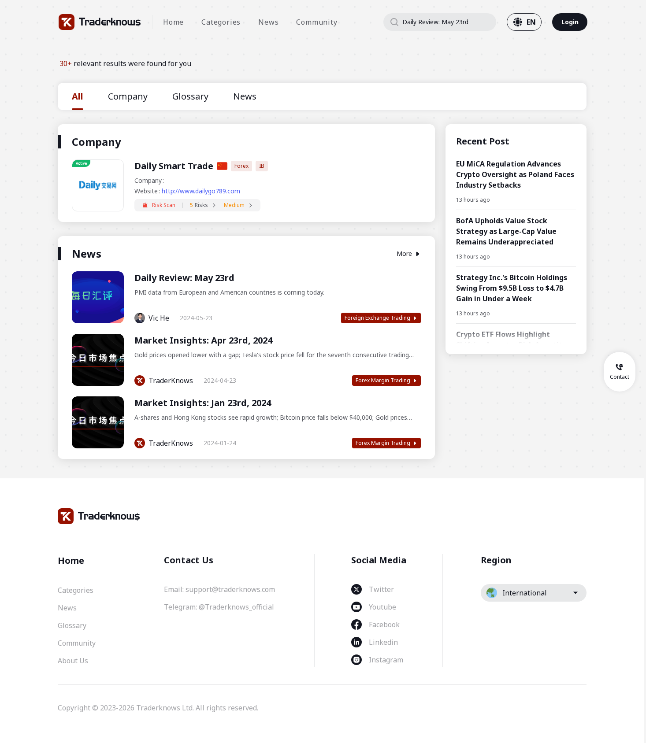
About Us (73, 660)
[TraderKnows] (100, 22)
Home (173, 22)
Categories (221, 22)
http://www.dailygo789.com (201, 191)
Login (570, 22)
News (268, 22)
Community (316, 22)
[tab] (77, 96)
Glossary (72, 625)
